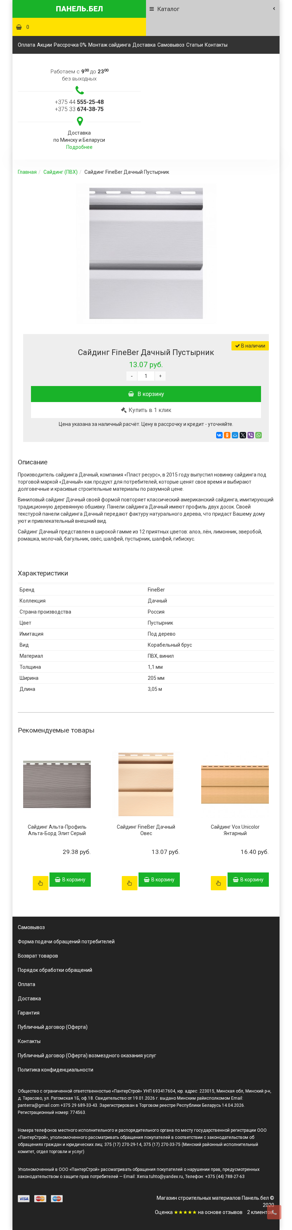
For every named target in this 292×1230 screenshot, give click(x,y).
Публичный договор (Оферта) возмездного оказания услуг (87, 1055)
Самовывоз (170, 45)
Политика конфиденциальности (55, 1070)
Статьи (194, 45)
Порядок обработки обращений (55, 970)
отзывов (233, 1212)
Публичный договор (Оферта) (53, 1027)
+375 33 (79, 109)
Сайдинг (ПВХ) (60, 172)
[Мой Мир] (235, 435)
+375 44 (79, 102)
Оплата (26, 45)
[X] (243, 435)
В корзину (150, 394)
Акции (44, 45)
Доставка (144, 45)
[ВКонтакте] (219, 435)
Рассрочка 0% (70, 45)
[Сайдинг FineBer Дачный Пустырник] (146, 254)
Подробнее (79, 147)
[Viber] (250, 435)
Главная (27, 172)
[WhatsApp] (258, 435)
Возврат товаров (38, 956)
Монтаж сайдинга (109, 45)
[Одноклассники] (227, 435)
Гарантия (29, 1013)
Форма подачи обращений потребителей (66, 941)
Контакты (216, 45)
